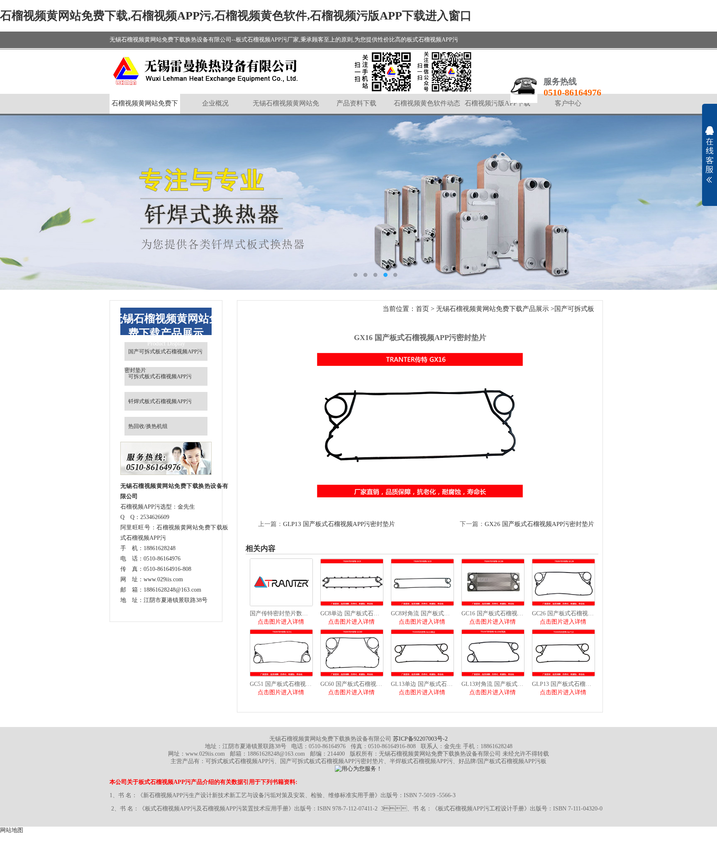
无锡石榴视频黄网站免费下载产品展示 (492, 308)
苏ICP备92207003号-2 (420, 739)
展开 (709, 154)
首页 (422, 308)
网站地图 (11, 830)
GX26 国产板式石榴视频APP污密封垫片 (539, 524)
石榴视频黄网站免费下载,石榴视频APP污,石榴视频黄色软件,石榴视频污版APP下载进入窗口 (236, 15)
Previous (14, 202)
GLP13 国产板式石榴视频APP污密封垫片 (339, 524)
